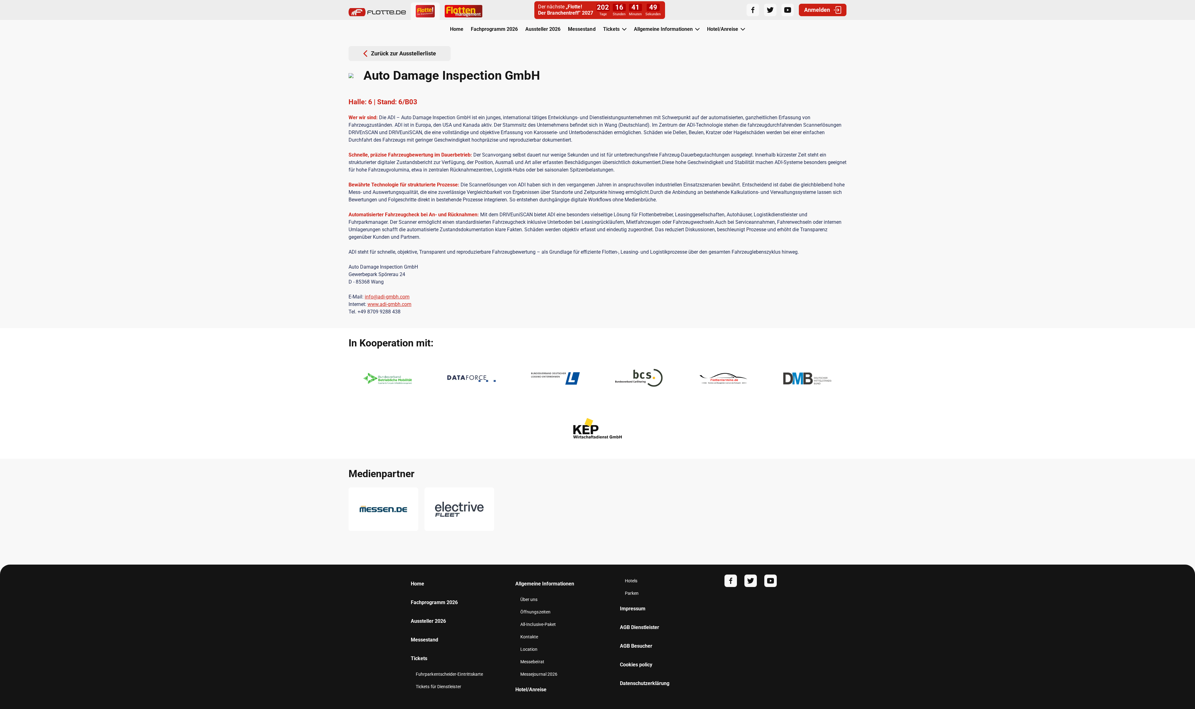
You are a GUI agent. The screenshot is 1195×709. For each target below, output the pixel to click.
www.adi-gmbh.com (389, 304)
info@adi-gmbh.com (387, 297)
